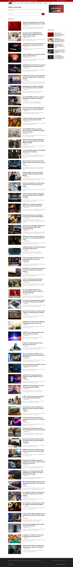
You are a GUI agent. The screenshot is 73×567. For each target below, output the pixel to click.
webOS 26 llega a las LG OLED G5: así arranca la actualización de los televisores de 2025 (34, 65)
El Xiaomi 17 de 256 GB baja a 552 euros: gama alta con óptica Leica (33, 343)
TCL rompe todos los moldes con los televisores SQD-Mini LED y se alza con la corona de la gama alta (33, 291)
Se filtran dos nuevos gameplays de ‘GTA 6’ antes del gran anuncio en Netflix (33, 386)
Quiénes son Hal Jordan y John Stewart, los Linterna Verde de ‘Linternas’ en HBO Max (33, 546)
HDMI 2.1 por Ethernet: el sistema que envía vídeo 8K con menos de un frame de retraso (33, 450)
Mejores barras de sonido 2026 (32, 0)
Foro (50, 3)
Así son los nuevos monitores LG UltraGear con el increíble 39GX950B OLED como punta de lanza (59, 51)
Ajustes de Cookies (38, 560)
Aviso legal (22, 560)
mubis (64, 560)
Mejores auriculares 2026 (24, 0)
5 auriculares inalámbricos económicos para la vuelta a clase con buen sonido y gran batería (33, 184)
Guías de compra (32, 3)
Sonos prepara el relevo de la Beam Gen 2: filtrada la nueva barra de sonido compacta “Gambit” (33, 408)
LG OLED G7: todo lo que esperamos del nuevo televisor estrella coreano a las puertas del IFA (34, 419)
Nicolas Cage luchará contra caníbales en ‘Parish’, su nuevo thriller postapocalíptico (33, 215)
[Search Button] (43, 14)
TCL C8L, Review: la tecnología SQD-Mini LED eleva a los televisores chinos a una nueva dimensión (59, 57)
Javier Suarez (26, 294)
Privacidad (26, 560)
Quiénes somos (10, 560)
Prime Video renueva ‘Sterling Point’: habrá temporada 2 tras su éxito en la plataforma (33, 108)
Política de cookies (31, 560)
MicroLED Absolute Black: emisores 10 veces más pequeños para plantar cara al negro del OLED (34, 483)
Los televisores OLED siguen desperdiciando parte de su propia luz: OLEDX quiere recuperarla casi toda (34, 227)
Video (19, 3)
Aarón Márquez (26, 57)
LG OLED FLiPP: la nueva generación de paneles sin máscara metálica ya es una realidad (32, 376)
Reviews (26, 3)
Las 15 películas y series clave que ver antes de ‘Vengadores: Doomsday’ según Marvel (33, 503)
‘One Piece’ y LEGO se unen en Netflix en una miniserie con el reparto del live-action (34, 119)
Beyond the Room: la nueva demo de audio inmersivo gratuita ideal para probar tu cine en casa (34, 162)
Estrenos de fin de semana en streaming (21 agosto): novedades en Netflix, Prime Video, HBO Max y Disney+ (33, 141)
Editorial (46, 3)
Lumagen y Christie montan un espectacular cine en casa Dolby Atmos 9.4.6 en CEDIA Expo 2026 (33, 195)
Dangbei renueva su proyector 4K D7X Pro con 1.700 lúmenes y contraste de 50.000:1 (33, 87)
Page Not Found (12, 4)
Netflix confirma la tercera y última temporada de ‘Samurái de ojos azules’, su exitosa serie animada (34, 77)
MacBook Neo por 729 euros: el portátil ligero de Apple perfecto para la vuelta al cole (34, 322)
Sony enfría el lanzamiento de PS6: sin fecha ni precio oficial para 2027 (33, 525)
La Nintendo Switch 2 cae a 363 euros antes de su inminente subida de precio (34, 247)
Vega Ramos (26, 144)
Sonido (22, 3)
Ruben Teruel (26, 37)
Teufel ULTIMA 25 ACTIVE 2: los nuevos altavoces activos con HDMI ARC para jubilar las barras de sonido (34, 130)
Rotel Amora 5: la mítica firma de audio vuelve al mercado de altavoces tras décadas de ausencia (34, 270)
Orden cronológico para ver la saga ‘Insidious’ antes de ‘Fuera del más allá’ (34, 55)
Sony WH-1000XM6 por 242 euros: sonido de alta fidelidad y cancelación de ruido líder (33, 97)
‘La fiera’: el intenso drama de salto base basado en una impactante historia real (32, 279)
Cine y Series (39, 3)
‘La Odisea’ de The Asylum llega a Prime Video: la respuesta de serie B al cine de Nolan (34, 429)
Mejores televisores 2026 (16, 0)
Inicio (15, 3)
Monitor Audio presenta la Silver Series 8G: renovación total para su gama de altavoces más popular (33, 440)
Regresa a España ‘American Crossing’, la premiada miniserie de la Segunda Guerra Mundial (33, 174)
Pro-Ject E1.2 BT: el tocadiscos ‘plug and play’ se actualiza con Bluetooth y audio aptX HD (34, 301)
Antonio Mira (26, 25)
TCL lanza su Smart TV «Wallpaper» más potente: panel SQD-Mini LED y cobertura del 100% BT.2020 (34, 355)
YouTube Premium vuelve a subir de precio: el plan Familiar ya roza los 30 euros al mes (34, 44)
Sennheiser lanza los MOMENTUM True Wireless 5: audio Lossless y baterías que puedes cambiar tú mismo (33, 34)
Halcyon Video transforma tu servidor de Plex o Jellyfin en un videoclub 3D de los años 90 (34, 311)
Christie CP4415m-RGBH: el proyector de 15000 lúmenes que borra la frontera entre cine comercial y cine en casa (34, 461)
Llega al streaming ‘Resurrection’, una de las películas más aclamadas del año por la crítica (34, 23)
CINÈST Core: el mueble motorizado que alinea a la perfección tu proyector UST (33, 205)
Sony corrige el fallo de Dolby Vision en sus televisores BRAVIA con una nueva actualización (33, 259)
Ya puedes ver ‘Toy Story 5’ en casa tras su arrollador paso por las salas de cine (33, 535)
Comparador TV (10, 0)
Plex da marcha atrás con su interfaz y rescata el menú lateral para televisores (34, 365)
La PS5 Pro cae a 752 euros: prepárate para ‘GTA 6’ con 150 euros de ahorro (33, 333)
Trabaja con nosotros (17, 560)
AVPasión (11, 564)
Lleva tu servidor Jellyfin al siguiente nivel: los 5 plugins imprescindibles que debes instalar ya (34, 515)
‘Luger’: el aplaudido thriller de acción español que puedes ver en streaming (34, 151)
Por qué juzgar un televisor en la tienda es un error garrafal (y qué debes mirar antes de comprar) (34, 493)
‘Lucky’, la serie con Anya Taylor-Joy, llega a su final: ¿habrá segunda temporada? (33, 397)
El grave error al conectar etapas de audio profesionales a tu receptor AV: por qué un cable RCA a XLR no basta (33, 472)
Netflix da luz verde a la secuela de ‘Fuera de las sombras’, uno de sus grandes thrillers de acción (34, 238)
